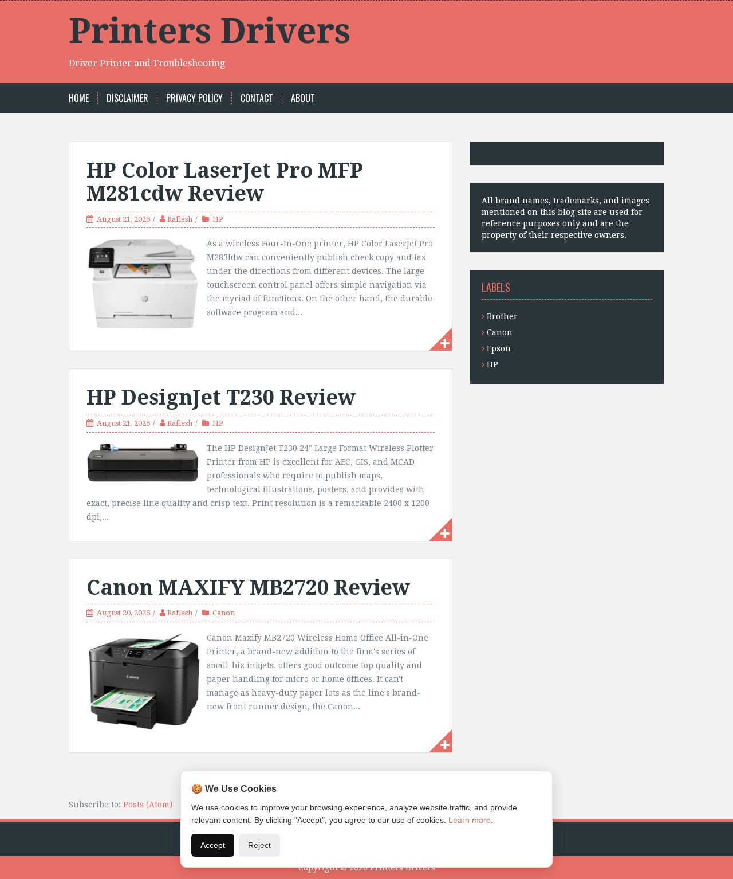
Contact (257, 98)
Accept (212, 845)
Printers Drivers (209, 31)
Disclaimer (127, 98)
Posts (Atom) (147, 804)
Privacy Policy (194, 98)
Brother (502, 316)
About (303, 98)
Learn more (469, 820)
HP (217, 219)
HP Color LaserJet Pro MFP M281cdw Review (224, 182)
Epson (499, 348)
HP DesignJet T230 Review (221, 397)
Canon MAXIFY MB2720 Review (248, 587)
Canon (223, 613)
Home (79, 98)
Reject (259, 845)
